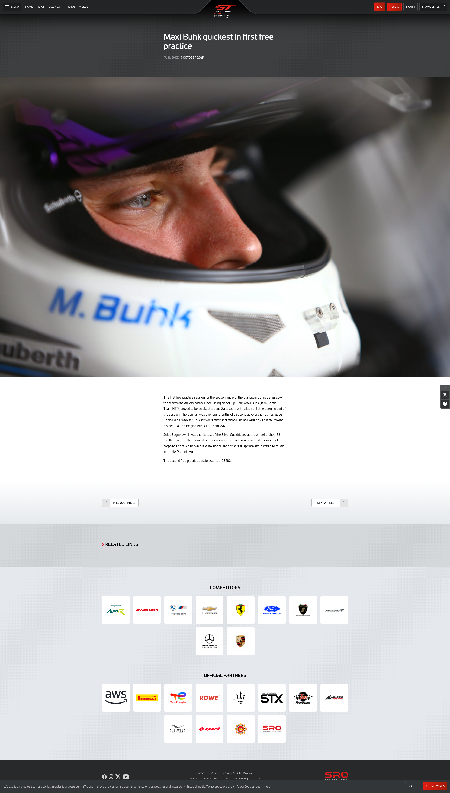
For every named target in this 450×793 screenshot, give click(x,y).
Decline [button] (413, 786)
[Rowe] (209, 698)
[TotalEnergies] (178, 698)
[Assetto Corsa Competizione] (334, 698)
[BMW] (178, 610)
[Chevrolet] (209, 610)
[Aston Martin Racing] (116, 610)
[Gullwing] (178, 729)
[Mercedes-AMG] (209, 641)
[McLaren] (334, 610)
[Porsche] (241, 641)
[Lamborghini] (303, 610)
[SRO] (272, 729)
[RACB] (241, 729)
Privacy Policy (240, 778)
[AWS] (116, 698)
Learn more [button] (263, 786)
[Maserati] (241, 698)
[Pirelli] (147, 698)
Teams (225, 778)
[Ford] (272, 610)
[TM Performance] (303, 698)
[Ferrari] (241, 610)
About (193, 778)
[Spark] (209, 729)
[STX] (272, 698)
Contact (256, 778)
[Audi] (147, 610)
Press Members (209, 778)
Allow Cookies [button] (435, 786)
